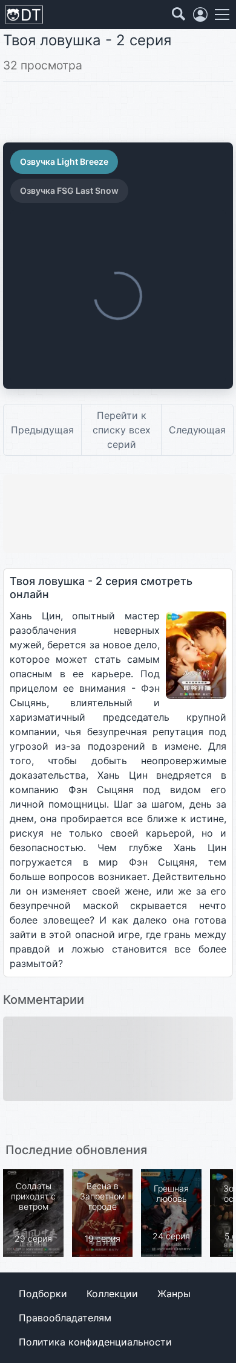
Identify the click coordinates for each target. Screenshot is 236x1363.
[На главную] (24, 14)
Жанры (174, 1294)
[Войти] (200, 14)
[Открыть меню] (222, 14)
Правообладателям (65, 1318)
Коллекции (112, 1294)
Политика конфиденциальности (95, 1342)
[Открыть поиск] (178, 14)
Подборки (43, 1294)
